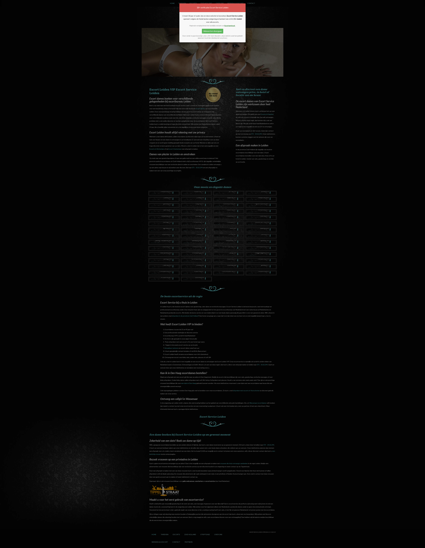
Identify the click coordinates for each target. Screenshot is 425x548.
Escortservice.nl (229, 26)
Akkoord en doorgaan (212, 31)
